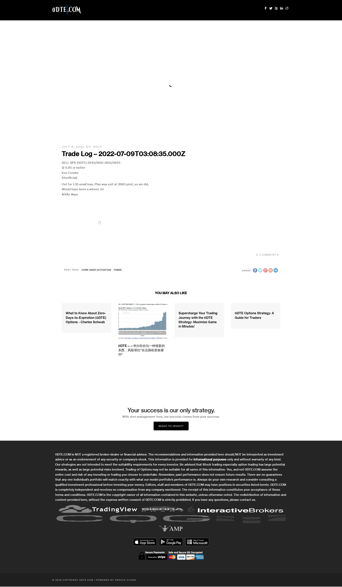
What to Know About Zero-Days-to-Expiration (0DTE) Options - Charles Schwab (86, 317)
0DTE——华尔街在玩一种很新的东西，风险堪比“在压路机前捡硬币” (141, 350)
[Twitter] (270, 8)
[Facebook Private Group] (265, 8)
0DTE (97, 147)
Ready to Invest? (171, 426)
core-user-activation (96, 270)
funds (118, 270)
